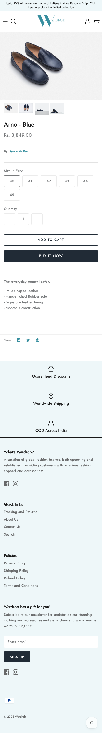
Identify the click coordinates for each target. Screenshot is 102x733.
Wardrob (20, 716)
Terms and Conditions (21, 585)
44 (85, 181)
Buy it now (51, 255)
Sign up (17, 657)
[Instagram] (15, 483)
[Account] (86, 21)
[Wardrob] (51, 21)
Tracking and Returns (20, 511)
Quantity (10, 209)
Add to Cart (51, 239)
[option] (51, 66)
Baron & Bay (19, 151)
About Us (11, 519)
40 (12, 181)
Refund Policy (14, 578)
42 (48, 181)
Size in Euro (13, 171)
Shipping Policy (16, 570)
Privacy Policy (15, 563)
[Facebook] (6, 483)
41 (30, 181)
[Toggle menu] (5, 21)
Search (9, 534)
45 (12, 194)
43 (67, 181)
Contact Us (12, 526)
